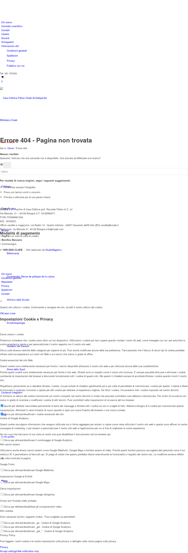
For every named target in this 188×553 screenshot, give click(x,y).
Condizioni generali (17, 50)
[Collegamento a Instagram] (2, 10)
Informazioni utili (10, 46)
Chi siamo (6, 22)
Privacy (11, 60)
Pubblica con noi (15, 65)
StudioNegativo (53, 249)
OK (1, 313)
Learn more (9, 313)
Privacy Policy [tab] (7, 535)
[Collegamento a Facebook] (2, 6)
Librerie (5, 34)
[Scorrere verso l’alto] (1, 301)
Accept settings (8, 551)
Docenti (5, 38)
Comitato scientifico (11, 26)
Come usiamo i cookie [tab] (12, 334)
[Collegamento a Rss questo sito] (2, 14)
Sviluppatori (7, 42)
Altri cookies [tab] (6, 511)
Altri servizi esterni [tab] (10, 444)
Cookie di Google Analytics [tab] (14, 418)
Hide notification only (28, 551)
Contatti (5, 30)
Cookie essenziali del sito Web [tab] (16, 360)
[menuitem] (94, 22)
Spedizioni (12, 55)
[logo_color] (27, 120)
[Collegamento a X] (2, 2)
